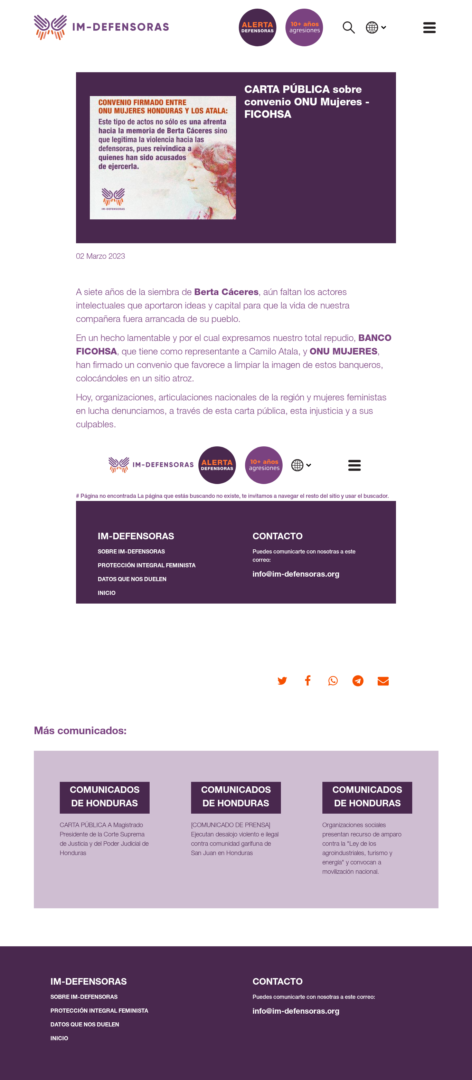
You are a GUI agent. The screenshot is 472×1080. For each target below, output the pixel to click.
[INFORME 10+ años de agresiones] (304, 27)
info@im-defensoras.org (296, 1012)
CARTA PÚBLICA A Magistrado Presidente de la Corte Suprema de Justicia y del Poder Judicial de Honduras (104, 840)
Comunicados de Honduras (105, 797)
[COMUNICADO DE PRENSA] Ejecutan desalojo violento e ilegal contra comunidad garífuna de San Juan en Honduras (235, 840)
